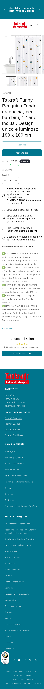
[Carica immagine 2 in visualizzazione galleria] (22, 81)
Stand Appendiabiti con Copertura (20, 539)
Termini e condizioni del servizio (19, 481)
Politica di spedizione (14, 463)
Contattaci (9, 500)
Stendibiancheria (12, 569)
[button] (6, 25)
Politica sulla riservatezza (16, 475)
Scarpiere (9, 587)
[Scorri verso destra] (41, 82)
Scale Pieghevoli (12, 551)
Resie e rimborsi (12, 469)
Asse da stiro (10, 600)
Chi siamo (9, 494)
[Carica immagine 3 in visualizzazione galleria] (33, 81)
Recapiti (27, 684)
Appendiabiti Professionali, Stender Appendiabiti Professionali (20, 531)
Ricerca (8, 488)
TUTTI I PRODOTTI (13, 624)
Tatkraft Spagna (12, 423)
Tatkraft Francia (12, 429)
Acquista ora (22, 152)
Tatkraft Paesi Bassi (14, 435)
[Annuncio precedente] (4, 9)
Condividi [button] (8, 328)
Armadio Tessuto (12, 557)
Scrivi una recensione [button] (22, 353)
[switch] (5, 662)
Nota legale (10, 451)
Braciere (8, 612)
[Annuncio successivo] (39, 9)
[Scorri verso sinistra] (2, 82)
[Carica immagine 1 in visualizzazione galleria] (11, 81)
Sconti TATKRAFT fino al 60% (17, 630)
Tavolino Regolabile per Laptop (18, 545)
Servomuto (10, 563)
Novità (8, 636)
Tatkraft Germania (13, 418)
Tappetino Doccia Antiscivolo (18, 594)
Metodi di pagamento (14, 457)
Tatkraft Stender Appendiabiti (18, 523)
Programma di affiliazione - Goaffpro (21, 506)
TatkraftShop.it (17, 671)
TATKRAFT (9, 575)
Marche (8, 618)
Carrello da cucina (13, 606)
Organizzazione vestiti (14, 581)
